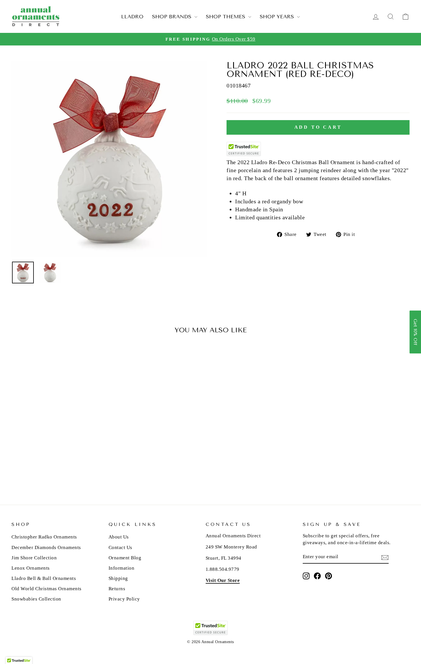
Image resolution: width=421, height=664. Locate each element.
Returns (117, 588)
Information (122, 568)
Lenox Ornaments (30, 568)
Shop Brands (172, 16)
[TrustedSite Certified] (244, 149)
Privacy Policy (124, 599)
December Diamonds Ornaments (46, 547)
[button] (415, 332)
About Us (119, 537)
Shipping (118, 578)
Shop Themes (226, 16)
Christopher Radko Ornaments (44, 537)
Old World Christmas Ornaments (46, 588)
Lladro (132, 16)
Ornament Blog (125, 557)
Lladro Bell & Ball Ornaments (43, 578)
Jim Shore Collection (34, 557)
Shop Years (278, 16)
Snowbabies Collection (36, 599)
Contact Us (120, 547)
